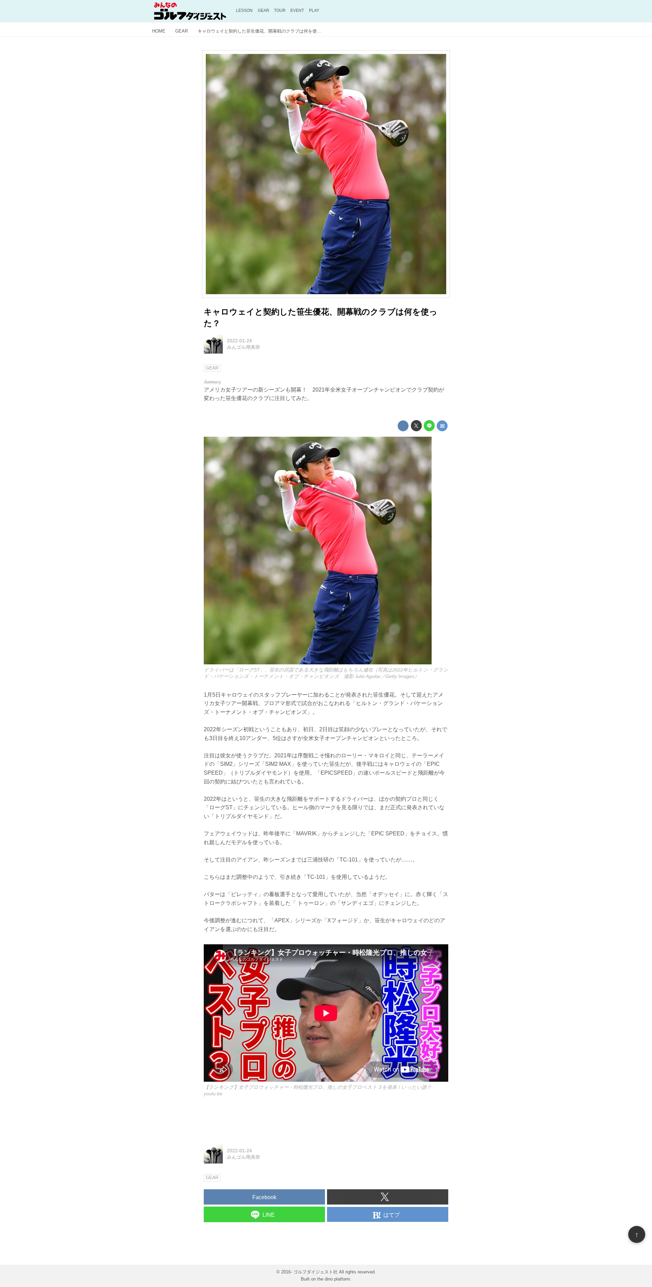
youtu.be (213, 1093)
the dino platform (333, 1279)
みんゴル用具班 (243, 347)
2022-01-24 (239, 340)
